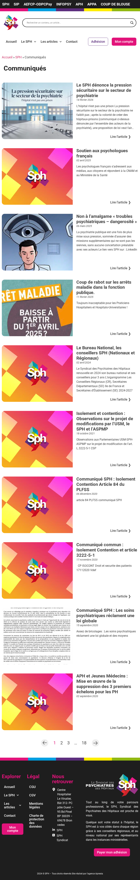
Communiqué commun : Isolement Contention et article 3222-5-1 (106, 550)
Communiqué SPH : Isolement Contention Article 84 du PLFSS (105, 484)
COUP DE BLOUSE (115, 4)
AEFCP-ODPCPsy (38, 4)
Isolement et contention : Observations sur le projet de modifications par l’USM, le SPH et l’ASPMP (104, 421)
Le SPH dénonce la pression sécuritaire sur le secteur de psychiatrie (103, 90)
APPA (91, 4)
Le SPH (26, 41)
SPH (5, 4)
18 (84, 742)
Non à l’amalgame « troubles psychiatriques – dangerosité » (106, 219)
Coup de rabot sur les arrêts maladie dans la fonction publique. (103, 287)
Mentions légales (36, 805)
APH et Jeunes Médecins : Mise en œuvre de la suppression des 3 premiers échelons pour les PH (103, 683)
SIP (16, 4)
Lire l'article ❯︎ (120, 137)
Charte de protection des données (36, 821)
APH (79, 4)
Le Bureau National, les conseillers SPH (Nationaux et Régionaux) (105, 353)
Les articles (49, 41)
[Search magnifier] (132, 22)
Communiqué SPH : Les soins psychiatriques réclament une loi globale (105, 615)
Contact (71, 41)
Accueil (11, 41)
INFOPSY (63, 4)
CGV (32, 795)
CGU (32, 787)
